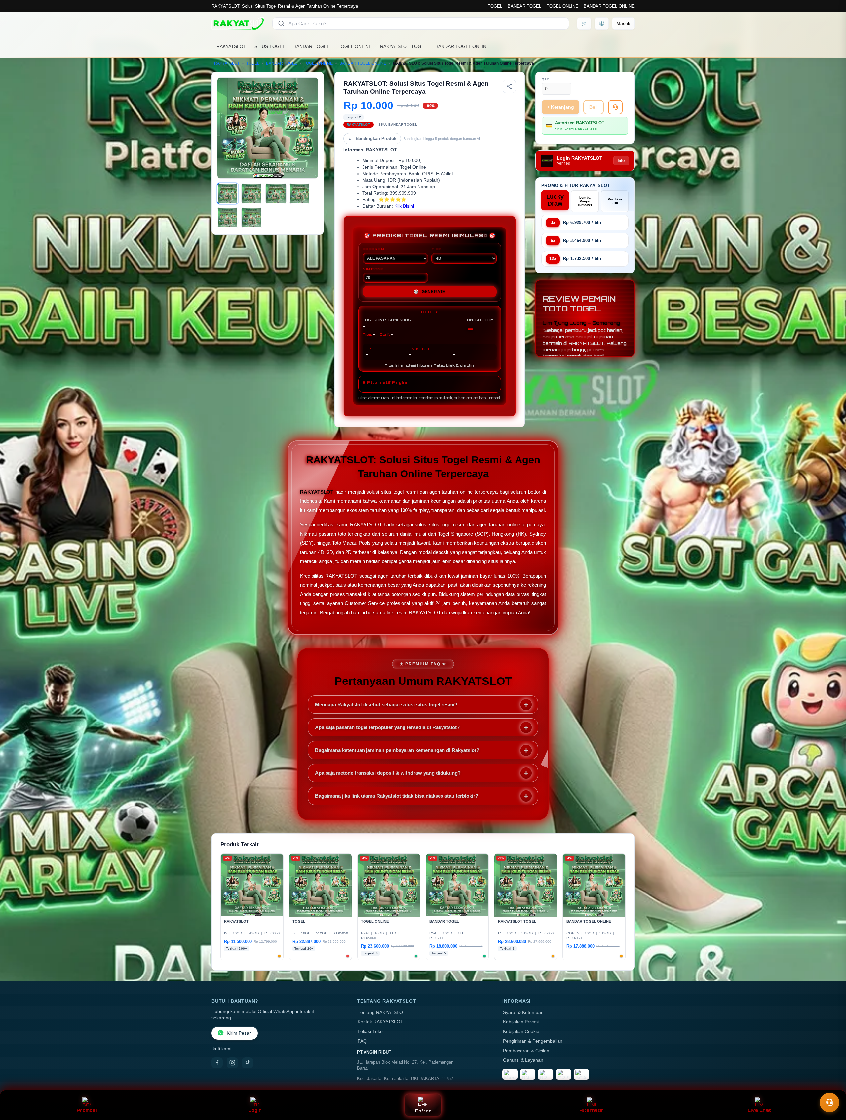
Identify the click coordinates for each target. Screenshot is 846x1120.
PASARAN (373, 249)
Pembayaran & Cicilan (526, 1050)
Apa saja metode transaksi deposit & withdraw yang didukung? (388, 773)
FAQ (362, 1041)
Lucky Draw (555, 200)
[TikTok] (247, 1062)
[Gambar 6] (251, 217)
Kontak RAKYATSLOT (380, 1021)
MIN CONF (373, 269)
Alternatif (591, 1110)
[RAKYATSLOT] (238, 23)
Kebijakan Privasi (521, 1021)
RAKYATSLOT (231, 46)
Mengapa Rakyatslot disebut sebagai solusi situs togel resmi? (386, 704)
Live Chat (759, 1110)
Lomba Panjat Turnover (584, 201)
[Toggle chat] (829, 1102)
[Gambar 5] (227, 217)
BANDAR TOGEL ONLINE (609, 6)
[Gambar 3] (276, 193)
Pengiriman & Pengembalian (532, 1041)
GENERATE (429, 291)
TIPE (436, 249)
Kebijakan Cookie (521, 1031)
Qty (545, 79)
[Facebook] (217, 1062)
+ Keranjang (560, 107)
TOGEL (495, 6)
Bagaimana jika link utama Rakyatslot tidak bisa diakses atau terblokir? (396, 796)
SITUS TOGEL (269, 46)
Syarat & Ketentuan (523, 1012)
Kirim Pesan (239, 1033)
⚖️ (601, 23)
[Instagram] (232, 1062)
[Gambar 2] (251, 193)
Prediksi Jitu (615, 201)
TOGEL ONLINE (562, 6)
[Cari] (281, 23)
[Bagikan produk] (509, 86)
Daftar (423, 1110)
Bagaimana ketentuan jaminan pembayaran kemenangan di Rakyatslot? (397, 750)
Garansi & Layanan (523, 1060)
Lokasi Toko (370, 1031)
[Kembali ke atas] (831, 1086)
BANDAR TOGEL (524, 6)
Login (255, 1110)
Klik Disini (404, 206)
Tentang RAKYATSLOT (382, 1012)
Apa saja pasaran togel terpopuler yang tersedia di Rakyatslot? (387, 727)
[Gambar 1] (227, 193)
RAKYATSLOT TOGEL (403, 46)
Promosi (87, 1110)
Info (621, 160)
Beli (593, 107)
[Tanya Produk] (615, 107)
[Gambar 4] (299, 193)
